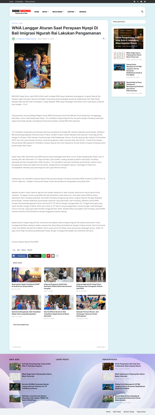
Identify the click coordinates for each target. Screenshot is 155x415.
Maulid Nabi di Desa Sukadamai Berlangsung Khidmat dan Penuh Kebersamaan (134, 86)
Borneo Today (129, 412)
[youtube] (141, 1)
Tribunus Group (30, 1)
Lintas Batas (19, 1)
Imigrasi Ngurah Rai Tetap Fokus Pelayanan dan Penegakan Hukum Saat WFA (89, 286)
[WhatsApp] (44, 256)
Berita (23, 250)
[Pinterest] (48, 256)
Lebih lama (101, 347)
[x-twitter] (138, 1)
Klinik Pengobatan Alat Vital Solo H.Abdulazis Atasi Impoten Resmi (128, 365)
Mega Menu (57, 12)
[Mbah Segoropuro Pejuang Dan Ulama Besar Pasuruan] (119, 55)
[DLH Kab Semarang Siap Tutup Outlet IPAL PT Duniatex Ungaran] (15, 366)
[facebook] (134, 1)
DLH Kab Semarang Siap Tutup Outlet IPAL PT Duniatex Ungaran (36, 365)
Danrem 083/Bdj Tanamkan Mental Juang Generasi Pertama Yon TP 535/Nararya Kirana (35, 386)
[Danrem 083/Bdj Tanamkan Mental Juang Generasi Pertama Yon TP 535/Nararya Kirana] (15, 387)
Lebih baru (17, 347)
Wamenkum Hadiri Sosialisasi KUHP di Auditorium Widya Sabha (25, 285)
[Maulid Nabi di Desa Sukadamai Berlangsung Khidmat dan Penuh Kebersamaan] (119, 85)
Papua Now (141, 412)
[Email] (53, 256)
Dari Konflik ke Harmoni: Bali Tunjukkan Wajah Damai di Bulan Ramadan (56, 314)
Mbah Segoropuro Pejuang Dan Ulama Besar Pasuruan (133, 55)
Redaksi (82, 12)
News (44, 12)
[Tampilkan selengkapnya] (57, 256)
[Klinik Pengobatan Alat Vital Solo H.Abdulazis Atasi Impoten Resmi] (108, 366)
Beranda (15, 23)
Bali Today (117, 412)
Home (11, 1)
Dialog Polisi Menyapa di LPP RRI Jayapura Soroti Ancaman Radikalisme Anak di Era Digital (134, 69)
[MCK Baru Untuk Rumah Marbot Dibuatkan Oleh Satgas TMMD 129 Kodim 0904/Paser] (15, 398)
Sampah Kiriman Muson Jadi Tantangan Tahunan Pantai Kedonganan (87, 314)
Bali (21, 23)
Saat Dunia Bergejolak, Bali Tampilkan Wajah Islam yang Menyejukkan (26, 313)
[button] (142, 12)
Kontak (71, 12)
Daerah (29, 250)
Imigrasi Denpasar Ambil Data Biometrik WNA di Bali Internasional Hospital (57, 286)
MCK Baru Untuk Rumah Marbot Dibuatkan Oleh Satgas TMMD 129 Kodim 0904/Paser (35, 398)
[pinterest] (145, 1)
